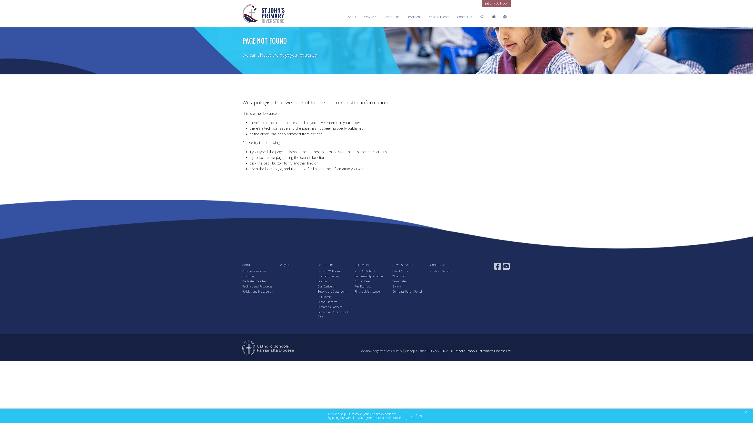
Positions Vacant (440, 271)
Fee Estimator (363, 286)
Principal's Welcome (254, 271)
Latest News (400, 271)
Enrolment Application (369, 276)
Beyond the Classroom (331, 291)
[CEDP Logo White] (268, 348)
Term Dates (399, 281)
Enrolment (414, 17)
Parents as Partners (329, 307)
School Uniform (327, 302)
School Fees (362, 281)
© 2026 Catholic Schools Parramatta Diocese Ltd (476, 351)
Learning (322, 281)
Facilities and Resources (257, 286)
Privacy (434, 351)
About (352, 17)
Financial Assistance (367, 291)
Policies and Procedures (257, 291)
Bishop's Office (415, 351)
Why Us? (370, 17)
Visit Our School (365, 271)
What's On (398, 276)
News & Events (439, 17)
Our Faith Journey (328, 276)
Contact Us (465, 17)
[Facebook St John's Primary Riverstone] (498, 266)
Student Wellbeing (328, 271)
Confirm (415, 415)
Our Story (248, 276)
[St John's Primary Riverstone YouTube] (507, 266)
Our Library (324, 297)
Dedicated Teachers (255, 281)
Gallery (396, 286)
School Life (391, 17)
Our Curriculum (326, 286)
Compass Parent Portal (407, 291)
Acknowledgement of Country (381, 351)
